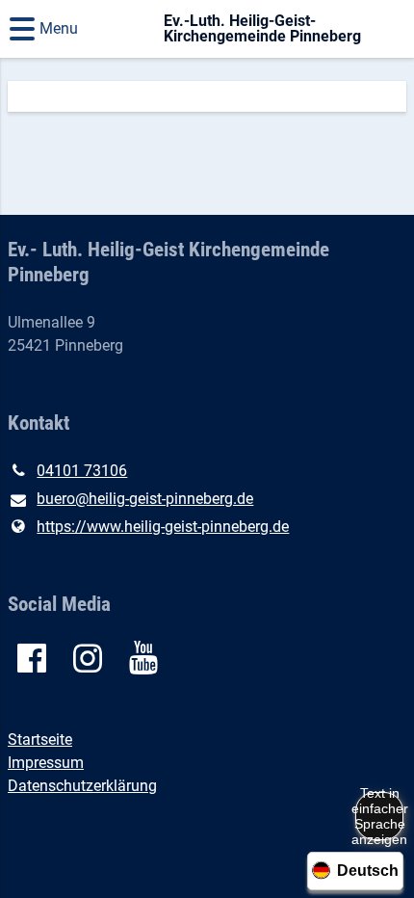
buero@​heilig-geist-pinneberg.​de (145, 498)
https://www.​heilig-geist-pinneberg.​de (163, 526)
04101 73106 (82, 471)
